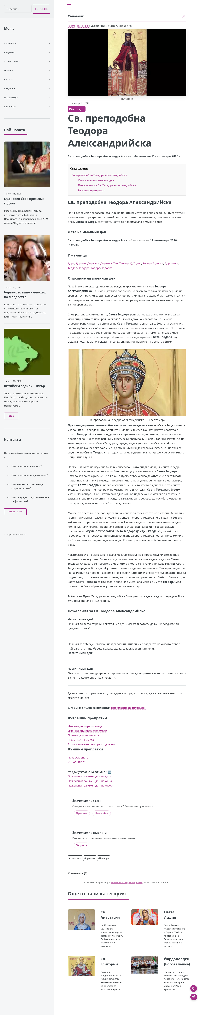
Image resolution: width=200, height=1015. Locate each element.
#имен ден (75, 858)
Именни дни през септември (87, 731)
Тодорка (107, 268)
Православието (78, 757)
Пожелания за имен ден (128, 708)
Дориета (106, 263)
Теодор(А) (125, 263)
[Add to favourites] (193, 988)
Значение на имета (81, 740)
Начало (71, 25)
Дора (71, 263)
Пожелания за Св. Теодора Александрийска (107, 185)
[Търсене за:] (18, 8)
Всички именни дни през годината (91, 744)
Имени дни (83, 25)
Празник (81, 813)
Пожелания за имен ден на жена (90, 781)
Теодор (72, 268)
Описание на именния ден (96, 180)
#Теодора (103, 858)
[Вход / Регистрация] (183, 16)
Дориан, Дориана (87, 263)
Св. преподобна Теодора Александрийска (99, 175)
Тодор (137, 263)
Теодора (84, 268)
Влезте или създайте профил (126, 882)
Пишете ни (15, 511)
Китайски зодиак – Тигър (24, 386)
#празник (89, 858)
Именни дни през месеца (85, 726)
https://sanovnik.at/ (17, 534)
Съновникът (76, 762)
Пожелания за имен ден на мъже (90, 785)
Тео (115, 263)
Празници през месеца (83, 735)
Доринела (171, 263)
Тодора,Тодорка (153, 263)
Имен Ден (101, 813)
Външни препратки (91, 190)
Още (11, 416)
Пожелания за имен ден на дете (89, 776)
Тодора (95, 268)
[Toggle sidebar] (69, 5)
